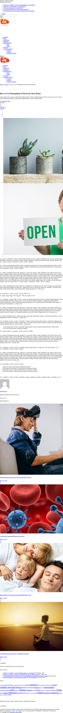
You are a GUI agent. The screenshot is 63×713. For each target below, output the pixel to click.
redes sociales (31, 693)
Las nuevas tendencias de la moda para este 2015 (16, 9)
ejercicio (37, 687)
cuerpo (54, 685)
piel (24, 693)
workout (5, 694)
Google (34, 690)
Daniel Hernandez (3, 391)
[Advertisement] (30, 31)
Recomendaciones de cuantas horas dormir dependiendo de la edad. (15, 595)
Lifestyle (6, 84)
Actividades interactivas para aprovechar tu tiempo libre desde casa (15, 477)
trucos (1, 694)
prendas (27, 693)
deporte (19, 687)
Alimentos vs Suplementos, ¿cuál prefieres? (14, 6)
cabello (15, 685)
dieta (28, 687)
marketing (53, 690)
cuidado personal (8, 687)
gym (37, 690)
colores (22, 685)
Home (1, 84)
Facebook (17, 690)
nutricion (20, 693)
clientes (19, 685)
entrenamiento (49, 687)
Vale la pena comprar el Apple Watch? (13, 8)
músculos (12, 692)
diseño (31, 687)
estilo (12, 690)
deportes (24, 687)
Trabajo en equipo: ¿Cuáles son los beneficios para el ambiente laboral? (21, 674)
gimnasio (29, 690)
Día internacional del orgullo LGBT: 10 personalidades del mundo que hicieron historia (25, 676)
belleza (12, 685)
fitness (23, 690)
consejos (33, 684)
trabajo (60, 693)
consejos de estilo (41, 685)
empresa (41, 687)
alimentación (7, 685)
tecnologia (46, 693)
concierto (26, 685)
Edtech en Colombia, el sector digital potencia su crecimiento (19, 5)
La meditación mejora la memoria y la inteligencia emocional (14, 653)
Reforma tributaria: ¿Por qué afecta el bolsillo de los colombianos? (20, 677)
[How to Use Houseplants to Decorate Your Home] (4, 388)
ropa (36, 693)
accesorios (2, 685)
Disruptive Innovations (16, 712)
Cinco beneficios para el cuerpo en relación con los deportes (18, 11)
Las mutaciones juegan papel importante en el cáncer (12, 536)
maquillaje (47, 690)
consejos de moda (48, 685)
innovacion (42, 690)
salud (40, 692)
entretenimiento (4, 690)
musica (5, 693)
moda (59, 690)
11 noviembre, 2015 (5, 101)
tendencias (55, 693)
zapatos (9, 694)
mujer (1, 693)
